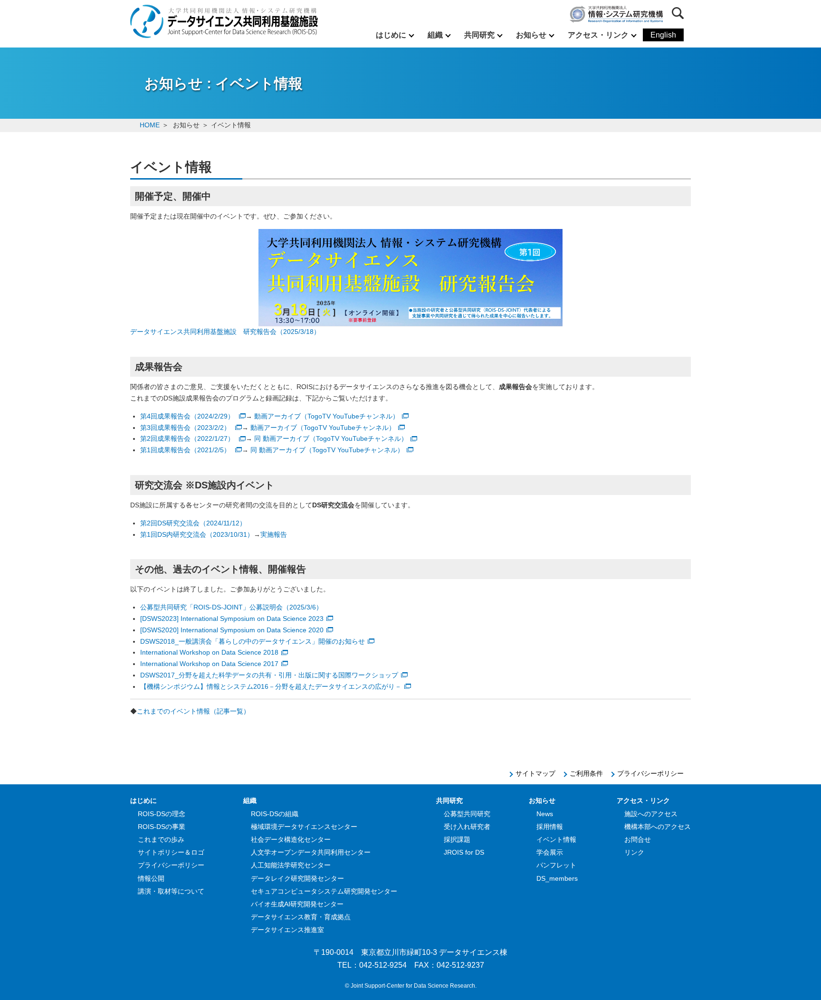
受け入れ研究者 (467, 826)
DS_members (557, 878)
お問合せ (637, 839)
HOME (150, 125)
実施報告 (273, 534)
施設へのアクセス (651, 814)
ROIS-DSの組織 (274, 814)
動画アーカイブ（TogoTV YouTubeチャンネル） (326, 416)
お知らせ (531, 35)
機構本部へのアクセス (657, 826)
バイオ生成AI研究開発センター (297, 904)
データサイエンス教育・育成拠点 (301, 917)
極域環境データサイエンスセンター (304, 826)
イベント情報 (556, 839)
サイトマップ (535, 773)
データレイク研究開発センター (297, 878)
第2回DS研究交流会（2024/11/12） (193, 523)
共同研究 (479, 35)
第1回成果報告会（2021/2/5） (186, 450)
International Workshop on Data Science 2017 (209, 663)
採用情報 (549, 826)
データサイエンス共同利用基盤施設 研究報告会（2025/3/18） (225, 331)
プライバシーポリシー (650, 773)
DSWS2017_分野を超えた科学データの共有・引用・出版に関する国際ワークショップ (269, 675)
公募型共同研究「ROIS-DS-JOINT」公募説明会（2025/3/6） (231, 607)
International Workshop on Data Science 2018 (209, 652)
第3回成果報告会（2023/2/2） (186, 427)
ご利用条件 (586, 773)
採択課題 (457, 839)
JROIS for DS (464, 852)
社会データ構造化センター (291, 839)
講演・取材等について (171, 891)
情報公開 (151, 878)
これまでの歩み (161, 839)
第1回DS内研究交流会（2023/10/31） (197, 534)
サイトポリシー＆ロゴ (171, 852)
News (544, 814)
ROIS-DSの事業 (161, 826)
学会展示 (549, 852)
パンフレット (556, 865)
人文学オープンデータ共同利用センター (311, 852)
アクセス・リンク (598, 35)
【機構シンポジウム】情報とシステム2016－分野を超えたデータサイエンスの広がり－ (270, 686)
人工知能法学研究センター (291, 865)
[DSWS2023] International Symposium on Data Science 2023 (232, 618)
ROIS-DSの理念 (161, 814)
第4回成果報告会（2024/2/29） (188, 416)
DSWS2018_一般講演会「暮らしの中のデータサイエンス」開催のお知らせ (252, 641)
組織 (435, 35)
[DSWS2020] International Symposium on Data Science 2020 (232, 630)
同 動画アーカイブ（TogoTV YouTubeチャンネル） (331, 438)
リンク (634, 852)
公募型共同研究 (467, 814)
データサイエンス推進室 (287, 929)
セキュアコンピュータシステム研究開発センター (324, 891)
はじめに (391, 35)
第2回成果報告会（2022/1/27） (188, 438)
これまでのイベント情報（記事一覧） (193, 711)
